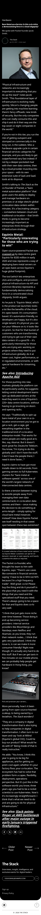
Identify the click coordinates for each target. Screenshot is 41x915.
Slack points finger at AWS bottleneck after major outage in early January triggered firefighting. (20, 818)
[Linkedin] (4, 905)
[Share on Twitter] (10, 832)
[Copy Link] (20, 832)
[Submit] (37, 878)
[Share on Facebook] (4, 832)
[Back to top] (37, 905)
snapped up (8, 254)
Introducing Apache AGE (17, 375)
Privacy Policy (8, 893)
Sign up (5, 889)
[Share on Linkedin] (15, 832)
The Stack (13, 40)
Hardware (6, 20)
